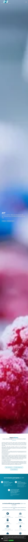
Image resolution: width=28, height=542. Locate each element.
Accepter (11, 540)
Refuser (6, 540)
